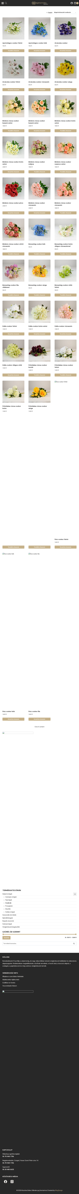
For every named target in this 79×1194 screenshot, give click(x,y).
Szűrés (6, 938)
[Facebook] (5, 1181)
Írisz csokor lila (34, 711)
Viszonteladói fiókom (9, 986)
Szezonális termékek (9, 915)
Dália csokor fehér (9, 326)
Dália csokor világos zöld (12, 365)
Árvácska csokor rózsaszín (38, 82)
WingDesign (59, 1190)
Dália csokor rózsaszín (63, 326)
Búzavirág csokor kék (36, 244)
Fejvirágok (8, 900)
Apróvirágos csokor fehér (12, 43)
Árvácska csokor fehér (11, 82)
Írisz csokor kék (8, 711)
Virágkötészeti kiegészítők (11, 927)
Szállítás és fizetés (8, 983)
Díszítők (7, 909)
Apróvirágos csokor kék (37, 43)
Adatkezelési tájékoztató (10, 980)
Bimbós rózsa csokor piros (12, 203)
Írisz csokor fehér (61, 539)
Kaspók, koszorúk (8, 921)
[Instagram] (12, 1181)
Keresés (75, 944)
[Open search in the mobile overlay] (6, 3)
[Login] (72, 3)
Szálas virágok (10, 912)
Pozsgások (9, 906)
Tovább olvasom (13, 50)
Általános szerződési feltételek (12, 976)
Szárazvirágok (7, 924)
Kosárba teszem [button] (39, 50)
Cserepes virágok (11, 897)
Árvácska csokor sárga (63, 82)
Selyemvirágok (7, 894)
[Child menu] (75, 894)
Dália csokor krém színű (37, 326)
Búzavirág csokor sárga (37, 285)
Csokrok (8, 903)
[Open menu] (2, 3)
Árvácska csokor (61, 43)
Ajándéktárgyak (7, 918)
